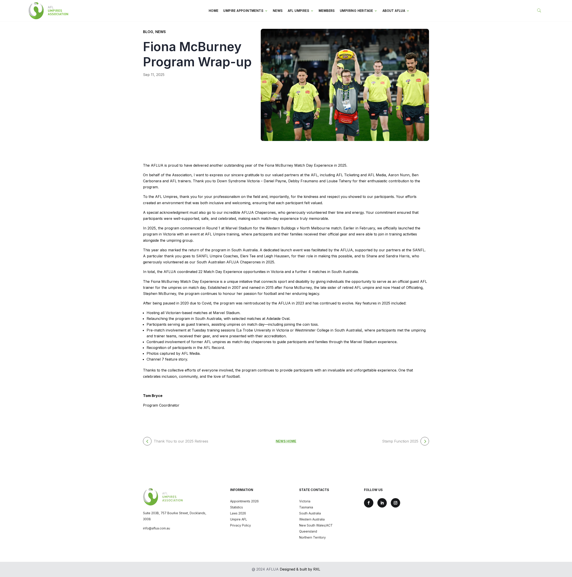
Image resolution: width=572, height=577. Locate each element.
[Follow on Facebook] (368, 503)
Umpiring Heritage (356, 11)
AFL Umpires (298, 11)
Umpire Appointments (243, 11)
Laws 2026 (238, 513)
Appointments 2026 (244, 501)
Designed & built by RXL (300, 569)
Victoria (304, 501)
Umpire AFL (238, 519)
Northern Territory (312, 537)
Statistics (236, 507)
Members (327, 11)
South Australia (310, 513)
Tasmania (306, 507)
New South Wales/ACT (316, 525)
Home (214, 11)
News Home (286, 441)
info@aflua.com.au (156, 528)
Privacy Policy (240, 525)
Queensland (308, 531)
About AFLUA (394, 11)
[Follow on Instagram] (395, 503)
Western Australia (312, 519)
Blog (148, 31)
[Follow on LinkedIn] (382, 503)
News (278, 11)
